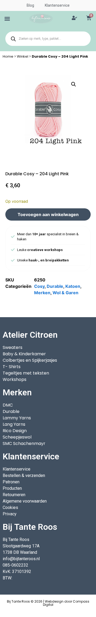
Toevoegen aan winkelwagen (48, 214)
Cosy (39, 286)
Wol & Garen (65, 292)
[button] (7, 18)
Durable (55, 286)
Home (8, 56)
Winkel (22, 56)
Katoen (72, 286)
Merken (42, 292)
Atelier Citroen (30, 335)
